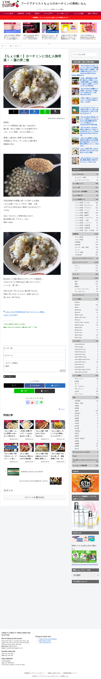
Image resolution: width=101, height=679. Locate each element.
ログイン (62, 370)
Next (100, 32)
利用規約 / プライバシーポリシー (34, 673)
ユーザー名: (8, 348)
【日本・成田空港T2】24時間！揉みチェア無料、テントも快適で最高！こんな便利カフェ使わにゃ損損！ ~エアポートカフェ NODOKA (89, 81)
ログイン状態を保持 (11, 364)
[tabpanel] (12, 31)
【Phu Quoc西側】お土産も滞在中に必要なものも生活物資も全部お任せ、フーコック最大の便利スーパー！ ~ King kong (89, 141)
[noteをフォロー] (37, 402)
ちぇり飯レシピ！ (10, 376)
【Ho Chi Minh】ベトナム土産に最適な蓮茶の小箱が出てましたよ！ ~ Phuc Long (89, 159)
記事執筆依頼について (70, 673)
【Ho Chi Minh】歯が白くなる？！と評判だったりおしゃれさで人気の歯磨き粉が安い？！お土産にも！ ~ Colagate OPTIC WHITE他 (89, 120)
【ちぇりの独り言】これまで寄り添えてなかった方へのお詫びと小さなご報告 (89, 150)
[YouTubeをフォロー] (32, 402)
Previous (1, 32)
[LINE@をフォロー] (41, 402)
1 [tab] (49, 44)
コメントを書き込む (34, 497)
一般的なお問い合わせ (54, 673)
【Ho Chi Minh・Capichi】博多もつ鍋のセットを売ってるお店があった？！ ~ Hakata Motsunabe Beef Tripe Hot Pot (89, 131)
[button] (55, 112)
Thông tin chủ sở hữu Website (48, 639)
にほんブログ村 (9, 315)
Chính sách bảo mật (45, 642)
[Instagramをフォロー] (28, 402)
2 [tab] (52, 44)
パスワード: (8, 356)
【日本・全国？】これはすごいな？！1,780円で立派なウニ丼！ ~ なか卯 (89, 100)
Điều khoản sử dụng (45, 640)
